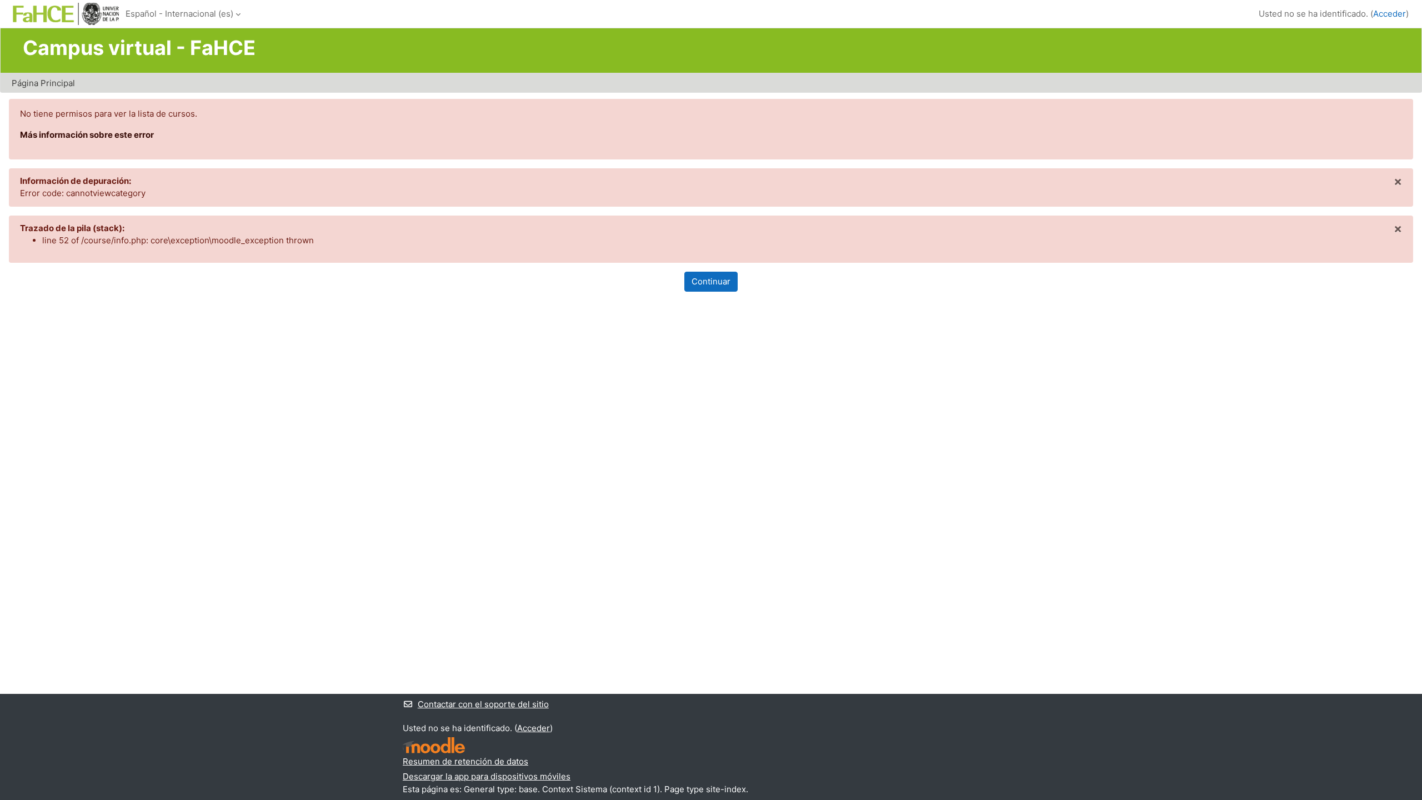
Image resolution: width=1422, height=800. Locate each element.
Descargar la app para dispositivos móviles (486, 776)
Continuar (711, 281)
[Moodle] (434, 745)
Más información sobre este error (87, 134)
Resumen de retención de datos (465, 761)
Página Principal (43, 83)
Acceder (1389, 13)
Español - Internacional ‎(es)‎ (179, 13)
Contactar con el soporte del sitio (483, 704)
